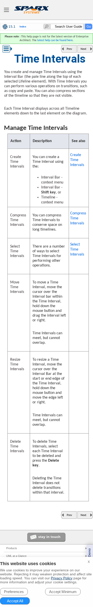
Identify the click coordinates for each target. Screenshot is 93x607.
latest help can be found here (55, 40)
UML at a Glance (16, 555)
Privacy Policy (61, 578)
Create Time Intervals (77, 160)
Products (11, 548)
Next (83, 49)
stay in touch (49, 537)
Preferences (14, 592)
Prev (69, 49)
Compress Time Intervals (78, 218)
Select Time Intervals (77, 250)
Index (23, 26)
